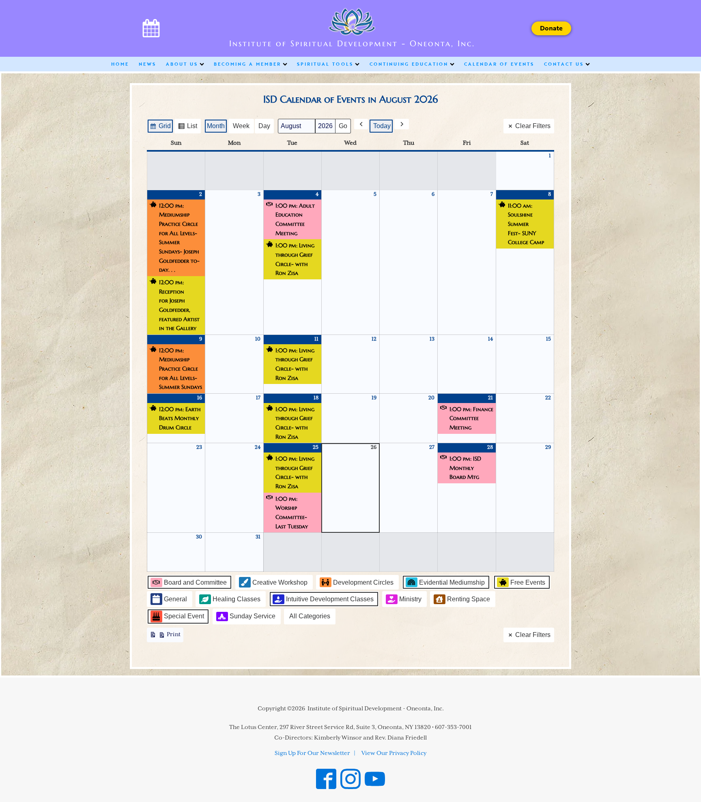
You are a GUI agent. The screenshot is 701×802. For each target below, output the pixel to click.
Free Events (527, 582)
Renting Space (468, 599)
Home (120, 63)
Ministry (410, 599)
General (175, 599)
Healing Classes (236, 599)
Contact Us (564, 63)
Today (382, 125)
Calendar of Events (499, 63)
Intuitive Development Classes (330, 599)
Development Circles (363, 582)
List (187, 127)
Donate (551, 28)
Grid (160, 127)
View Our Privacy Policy (393, 753)
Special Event (184, 616)
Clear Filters (532, 125)
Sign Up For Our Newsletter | (315, 753)
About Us (182, 63)
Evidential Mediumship (452, 582)
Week (241, 125)
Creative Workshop (279, 582)
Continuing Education (409, 63)
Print (165, 636)
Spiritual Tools (325, 63)
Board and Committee (195, 582)
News (147, 63)
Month (216, 125)
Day (264, 125)
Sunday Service (252, 616)
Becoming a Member (247, 63)
